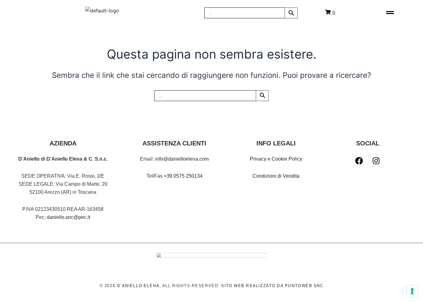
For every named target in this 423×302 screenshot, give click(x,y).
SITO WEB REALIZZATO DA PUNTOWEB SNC (272, 286)
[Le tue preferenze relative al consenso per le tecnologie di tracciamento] (412, 291)
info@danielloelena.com (182, 159)
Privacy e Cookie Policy (276, 159)
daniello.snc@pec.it (68, 217)
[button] (390, 13)
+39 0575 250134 (183, 176)
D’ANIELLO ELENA (138, 286)
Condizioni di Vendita (275, 176)
